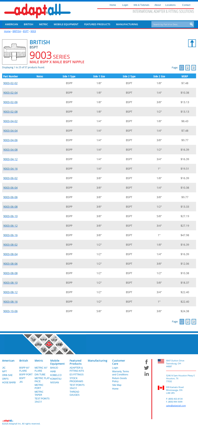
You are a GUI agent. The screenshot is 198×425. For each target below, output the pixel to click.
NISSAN (54, 382)
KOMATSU (55, 378)
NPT (4, 371)
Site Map (116, 385)
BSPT (26, 31)
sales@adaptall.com (176, 405)
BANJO (54, 367)
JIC (4, 367)
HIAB (53, 371)
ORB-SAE (7, 375)
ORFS (5, 378)
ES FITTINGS (77, 374)
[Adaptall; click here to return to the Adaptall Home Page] (37, 11)
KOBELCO (55, 375)
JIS (21, 382)
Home (7, 31)
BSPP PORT (25, 374)
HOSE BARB (9, 382)
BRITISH (17, 31)
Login (115, 367)
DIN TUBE (40, 374)
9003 (33, 31)
